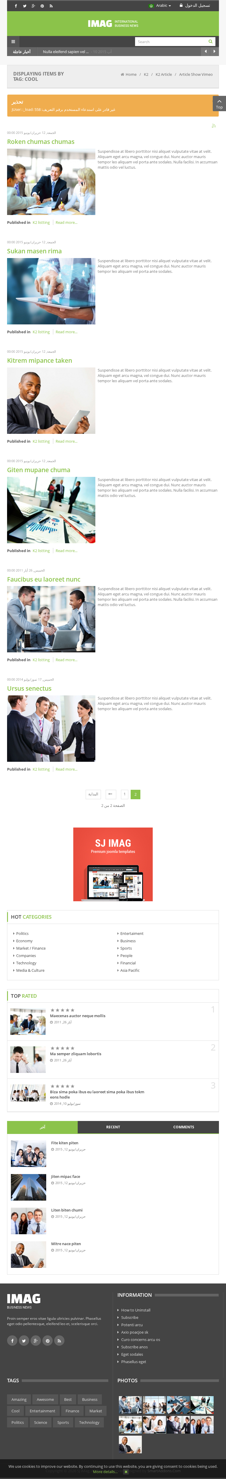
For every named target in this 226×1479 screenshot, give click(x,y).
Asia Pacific (129, 970)
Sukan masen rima (34, 251)
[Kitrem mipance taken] (51, 400)
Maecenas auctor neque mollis (77, 1015)
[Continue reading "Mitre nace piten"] (28, 1254)
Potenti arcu (132, 1324)
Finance (72, 1411)
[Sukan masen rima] (51, 290)
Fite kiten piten (64, 1142)
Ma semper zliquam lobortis (75, 1053)
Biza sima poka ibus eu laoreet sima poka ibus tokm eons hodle (97, 1094)
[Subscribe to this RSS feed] (214, 126)
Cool (15, 1411)
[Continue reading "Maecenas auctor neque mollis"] (28, 1021)
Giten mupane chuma (38, 470)
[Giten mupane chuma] (51, 509)
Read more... (66, 222)
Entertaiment (132, 933)
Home (131, 74)
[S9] (130, 1444)
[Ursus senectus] (51, 728)
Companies (26, 955)
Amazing (18, 1399)
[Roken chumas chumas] (51, 181)
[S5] (130, 1425)
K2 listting (41, 222)
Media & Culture (30, 970)
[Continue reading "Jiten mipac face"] (28, 1187)
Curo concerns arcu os (140, 1339)
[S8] (202, 1425)
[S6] (154, 1425)
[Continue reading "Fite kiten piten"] (28, 1154)
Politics (22, 933)
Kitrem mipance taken (39, 360)
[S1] (130, 1405)
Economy (24, 940)
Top (219, 107)
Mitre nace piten (66, 1243)
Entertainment (42, 1411)
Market (95, 1411)
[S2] (154, 1405)
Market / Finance (31, 948)
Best (68, 1399)
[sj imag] (113, 23)
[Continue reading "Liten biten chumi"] (28, 1221)
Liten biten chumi (67, 1210)
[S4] (202, 1405)
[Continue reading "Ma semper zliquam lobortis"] (28, 1059)
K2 (146, 74)
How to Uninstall (135, 1310)
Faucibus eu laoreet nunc (43, 579)
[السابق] (111, 794)
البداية (93, 794)
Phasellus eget (133, 1361)
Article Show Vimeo (196, 74)
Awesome (45, 1399)
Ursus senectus (29, 688)
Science (40, 1422)
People (126, 955)
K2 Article (164, 74)
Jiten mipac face (65, 1176)
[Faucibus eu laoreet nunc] (51, 618)
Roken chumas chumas (40, 141)
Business (128, 940)
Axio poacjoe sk (134, 1332)
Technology (26, 963)
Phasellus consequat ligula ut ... (70, 51)
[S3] (178, 1405)
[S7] (178, 1425)
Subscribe (129, 1317)
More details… (105, 1471)
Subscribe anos (134, 1347)
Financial (128, 963)
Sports (126, 948)
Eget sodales (132, 1354)
